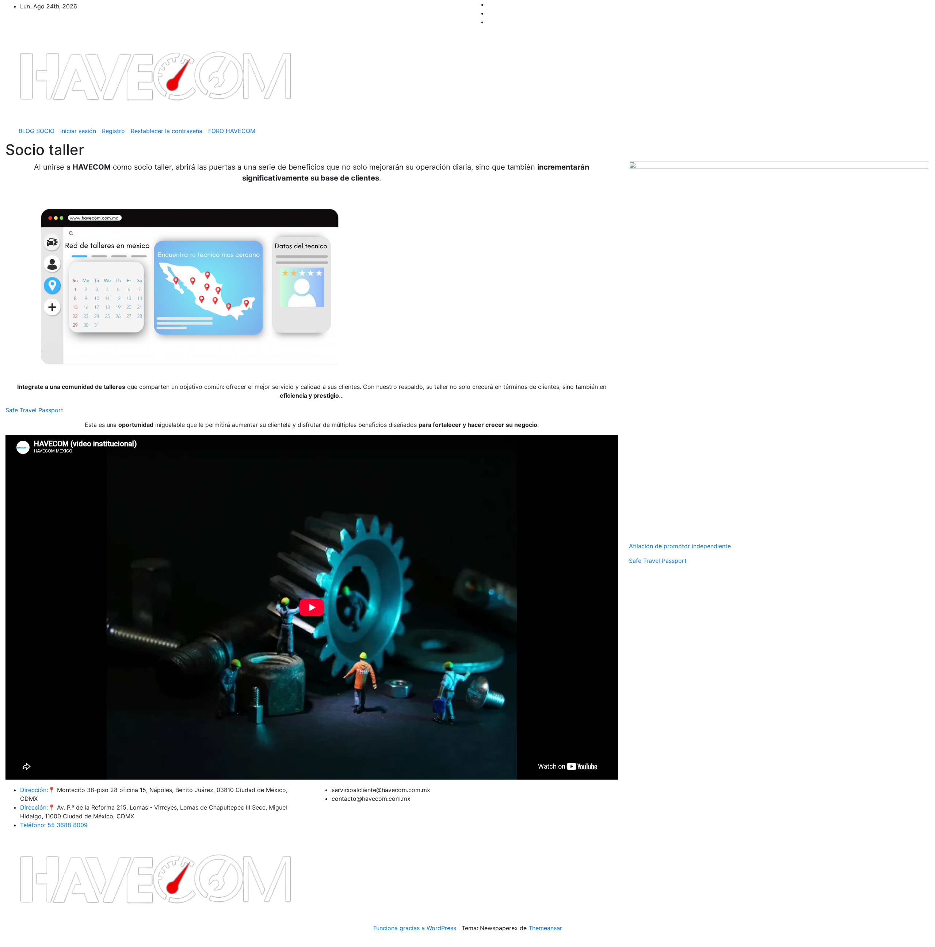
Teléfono (32, 825)
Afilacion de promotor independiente (680, 546)
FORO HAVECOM (231, 131)
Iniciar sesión (78, 131)
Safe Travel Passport (34, 410)
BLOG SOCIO (36, 131)
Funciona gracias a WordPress (415, 928)
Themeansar (545, 928)
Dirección (33, 789)
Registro (113, 131)
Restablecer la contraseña (166, 131)
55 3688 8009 (67, 825)
